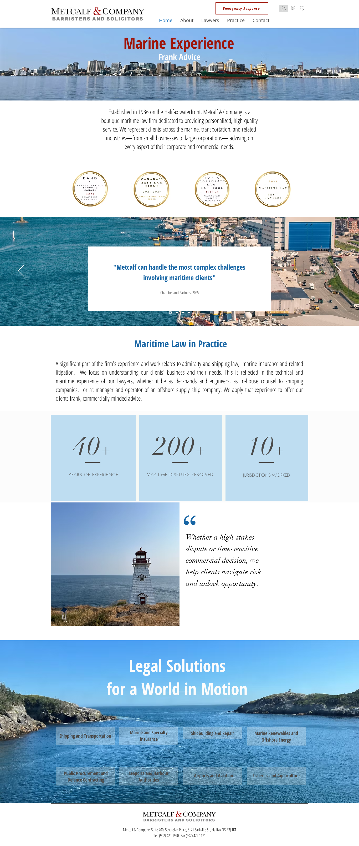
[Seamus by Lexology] (189, 313)
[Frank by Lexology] (176, 312)
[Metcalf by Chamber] (170, 313)
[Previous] (21, 271)
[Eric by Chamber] (183, 313)
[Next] (338, 271)
